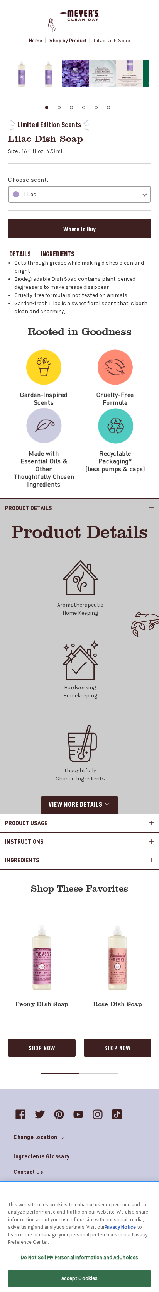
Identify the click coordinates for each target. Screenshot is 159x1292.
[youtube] (78, 1114)
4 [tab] (83, 107)
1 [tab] (46, 107)
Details (20, 253)
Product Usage (26, 823)
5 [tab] (96, 107)
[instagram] (98, 1114)
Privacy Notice (120, 1227)
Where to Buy (79, 228)
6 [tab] (108, 107)
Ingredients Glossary (42, 1156)
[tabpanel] (19, 73)
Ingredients (57, 253)
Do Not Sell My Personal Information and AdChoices (79, 1257)
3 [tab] (71, 107)
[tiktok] (117, 1114)
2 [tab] (59, 107)
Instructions (24, 841)
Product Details (28, 508)
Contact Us (28, 1171)
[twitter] (40, 1114)
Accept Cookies (79, 1278)
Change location (36, 1137)
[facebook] (20, 1114)
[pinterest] (59, 1114)
